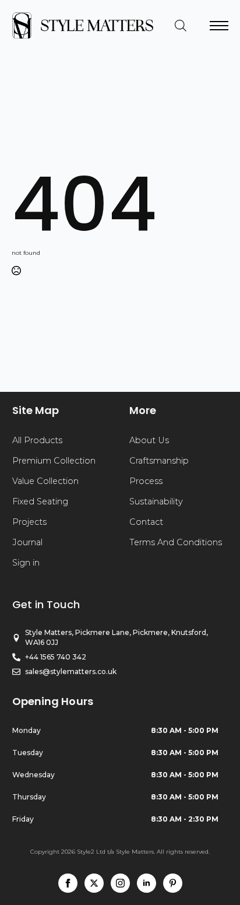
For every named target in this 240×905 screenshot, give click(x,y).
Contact (146, 522)
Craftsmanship (159, 460)
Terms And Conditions (175, 542)
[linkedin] (146, 883)
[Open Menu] (219, 25)
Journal (27, 542)
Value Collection (45, 481)
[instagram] (120, 883)
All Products (37, 440)
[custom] (172, 883)
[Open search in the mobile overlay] (180, 25)
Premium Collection (54, 460)
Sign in (26, 562)
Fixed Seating (40, 501)
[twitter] (94, 883)
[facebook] (67, 883)
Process (146, 481)
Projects (29, 522)
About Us (149, 440)
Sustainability (156, 501)
